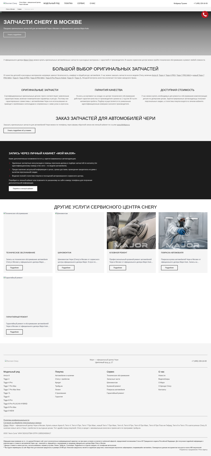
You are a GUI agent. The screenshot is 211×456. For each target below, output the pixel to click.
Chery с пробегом (62, 379)
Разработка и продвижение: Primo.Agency (193, 449)
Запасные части (113, 379)
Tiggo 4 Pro (8, 383)
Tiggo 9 (70, 78)
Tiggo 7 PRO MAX (183, 75)
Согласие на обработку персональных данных (22, 423)
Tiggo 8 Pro (8, 400)
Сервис (81, 3)
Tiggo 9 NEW (9, 411)
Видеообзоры (164, 379)
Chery (6, 425)
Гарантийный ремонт (115, 393)
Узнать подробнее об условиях (19, 130)
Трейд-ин (59, 386)
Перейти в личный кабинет (23, 188)
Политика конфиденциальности (16, 420)
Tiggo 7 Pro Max (10, 386)
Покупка (68, 3)
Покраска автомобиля (116, 390)
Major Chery (28, 60)
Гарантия (59, 397)
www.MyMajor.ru (123, 125)
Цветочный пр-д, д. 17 (104, 362)
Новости (161, 375)
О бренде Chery (164, 386)
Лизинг (58, 390)
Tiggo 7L (78, 78)
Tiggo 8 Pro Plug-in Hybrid (55, 78)
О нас (92, 3)
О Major (161, 383)
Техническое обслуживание (118, 375)
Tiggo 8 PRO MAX (37, 78)
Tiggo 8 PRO (24, 78)
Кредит (58, 383)
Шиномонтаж (112, 383)
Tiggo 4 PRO (171, 75)
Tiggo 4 (162, 75)
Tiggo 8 (15, 78)
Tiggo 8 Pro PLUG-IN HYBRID (15, 404)
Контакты (162, 390)
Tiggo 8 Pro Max (10, 407)
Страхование (60, 393)
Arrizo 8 (155, 75)
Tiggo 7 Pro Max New (12, 390)
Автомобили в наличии (64, 375)
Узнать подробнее (14, 34)
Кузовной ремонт (114, 386)
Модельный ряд (51, 3)
